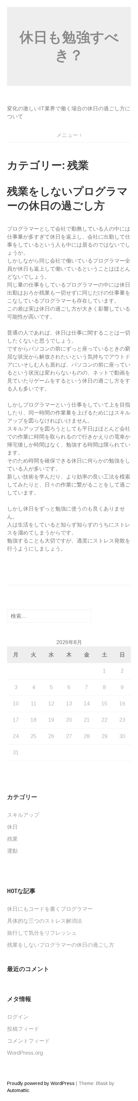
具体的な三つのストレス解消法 (44, 921)
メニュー (67, 135)
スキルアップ (23, 815)
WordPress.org (25, 1053)
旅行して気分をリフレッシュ (42, 933)
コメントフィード (28, 1041)
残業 (12, 839)
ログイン (17, 1017)
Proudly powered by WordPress (41, 1083)
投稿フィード (23, 1029)
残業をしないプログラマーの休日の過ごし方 (60, 945)
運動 (12, 851)
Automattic (18, 1090)
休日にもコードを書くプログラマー (50, 909)
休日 (12, 827)
